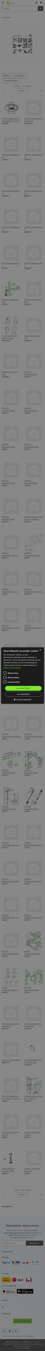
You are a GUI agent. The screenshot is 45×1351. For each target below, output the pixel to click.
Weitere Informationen (12, 668)
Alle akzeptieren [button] (23, 688)
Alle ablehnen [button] (23, 694)
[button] (22, 699)
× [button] (40, 650)
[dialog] (22, 675)
